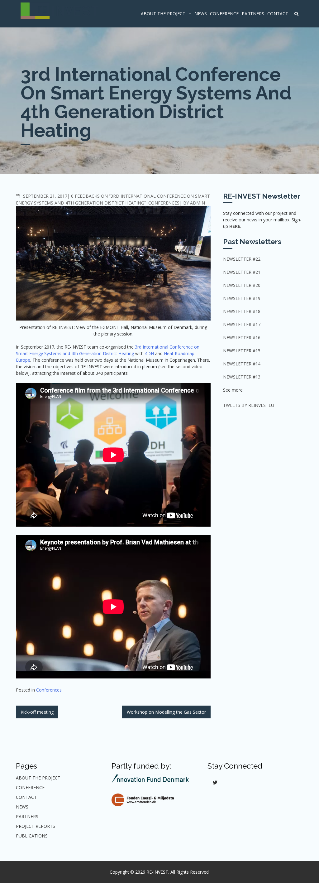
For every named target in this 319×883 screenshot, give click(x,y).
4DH (149, 353)
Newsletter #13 (241, 377)
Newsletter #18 (241, 311)
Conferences (163, 203)
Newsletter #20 (241, 285)
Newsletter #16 (241, 337)
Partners (253, 14)
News (200, 14)
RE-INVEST (157, 872)
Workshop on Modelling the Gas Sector (166, 712)
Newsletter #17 (241, 324)
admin (197, 203)
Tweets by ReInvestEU (248, 405)
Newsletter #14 (241, 364)
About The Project (163, 14)
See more (233, 390)
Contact (277, 14)
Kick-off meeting (37, 712)
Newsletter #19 (241, 298)
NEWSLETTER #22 (241, 259)
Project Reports (35, 826)
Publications (32, 836)
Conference (224, 14)
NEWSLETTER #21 (241, 272)
